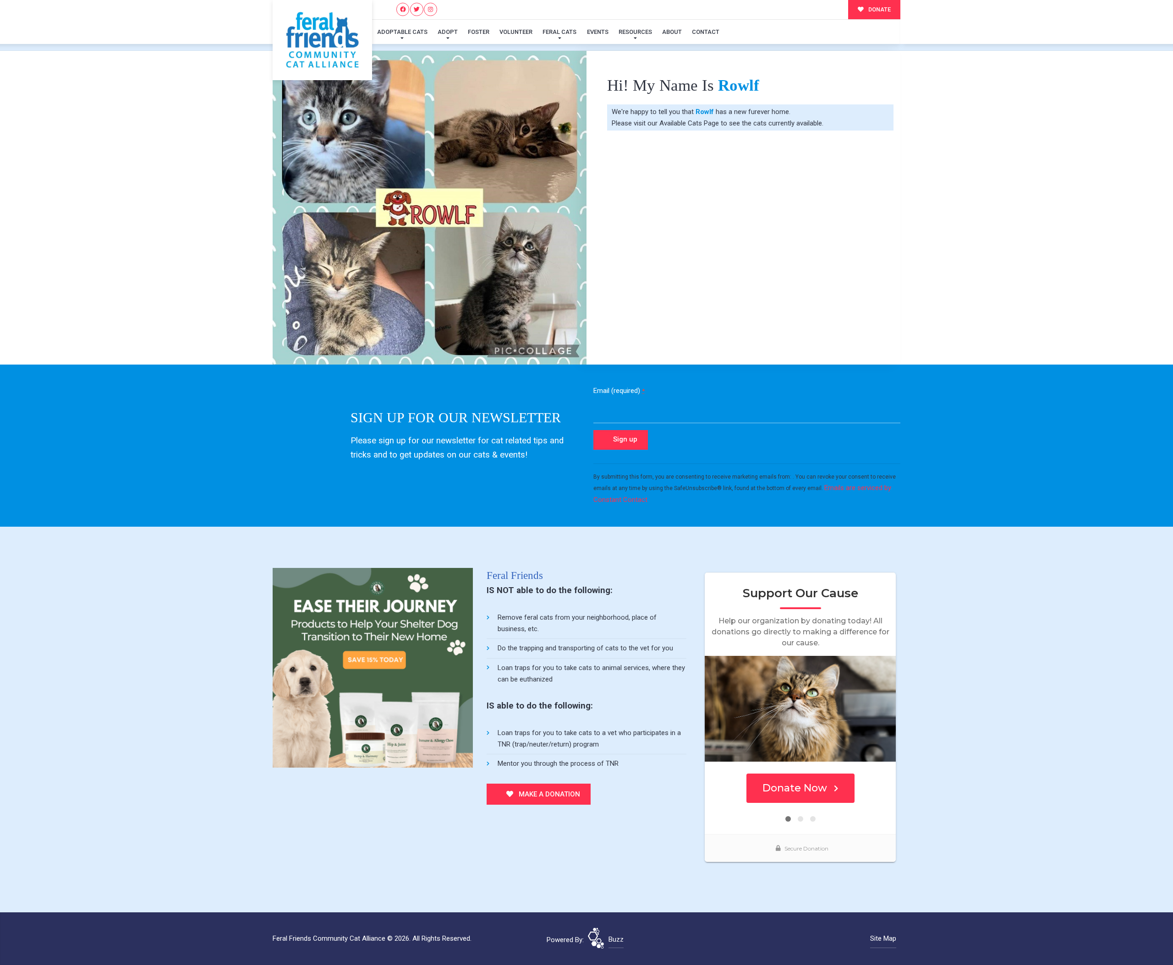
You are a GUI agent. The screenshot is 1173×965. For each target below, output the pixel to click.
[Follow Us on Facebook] (403, 9)
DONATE (879, 9)
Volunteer (515, 31)
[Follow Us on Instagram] (430, 9)
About (672, 31)
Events (597, 31)
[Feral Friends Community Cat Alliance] (322, 40)
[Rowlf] (429, 208)
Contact (705, 31)
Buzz (616, 939)
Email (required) (619, 391)
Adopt (448, 31)
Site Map (883, 938)
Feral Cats (559, 31)
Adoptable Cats (402, 31)
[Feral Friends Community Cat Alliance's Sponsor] (373, 667)
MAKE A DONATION (548, 794)
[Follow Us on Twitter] (416, 9)
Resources (635, 31)
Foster (478, 31)
